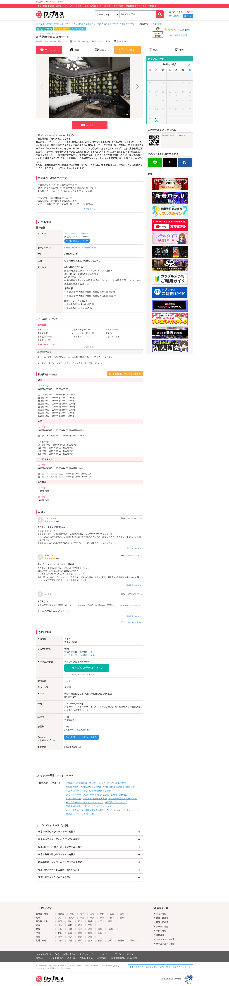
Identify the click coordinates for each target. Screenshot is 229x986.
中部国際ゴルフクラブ (115, 802)
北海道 (61, 914)
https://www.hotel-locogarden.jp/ (80, 247)
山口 (100, 933)
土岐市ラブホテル (129, 24)
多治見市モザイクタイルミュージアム (84, 802)
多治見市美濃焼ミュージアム (122, 798)
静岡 (70, 925)
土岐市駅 (104, 292)
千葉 (92, 917)
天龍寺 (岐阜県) (73, 806)
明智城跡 (70, 783)
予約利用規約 (86, 958)
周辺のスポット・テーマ (78, 241)
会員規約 (71, 958)
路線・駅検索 (55, 6)
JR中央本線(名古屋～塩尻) (86, 292)
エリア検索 (42, 6)
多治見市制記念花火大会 (95, 798)
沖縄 (132, 940)
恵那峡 (110, 783)
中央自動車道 (73, 304)
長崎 (80, 940)
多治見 (84, 304)
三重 (90, 925)
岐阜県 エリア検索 (93, 24)
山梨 (100, 921)
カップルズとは (43, 954)
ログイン (188, 16)
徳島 (60, 936)
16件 (187, 30)
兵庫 (70, 929)
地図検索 (130, 6)
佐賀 (100, 940)
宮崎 (110, 940)
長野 (110, 921)
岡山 (60, 933)
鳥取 (80, 933)
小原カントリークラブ (77, 791)
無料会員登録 (174, 16)
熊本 (90, 940)
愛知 (60, 925)
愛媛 (80, 936)
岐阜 (80, 925)
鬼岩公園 (130, 787)
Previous (42, 87)
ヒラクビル (110, 810)
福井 (90, 921)
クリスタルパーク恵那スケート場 (82, 794)
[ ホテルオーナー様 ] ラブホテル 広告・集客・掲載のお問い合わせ (160, 967)
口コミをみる (133, 548)
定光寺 (114, 794)
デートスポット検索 (73, 6)
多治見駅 (104, 296)
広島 (70, 933)
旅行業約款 (102, 958)
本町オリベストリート (128, 810)
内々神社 (93, 783)
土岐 (83, 308)
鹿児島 (121, 940)
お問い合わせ (69, 954)
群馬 (122, 917)
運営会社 (40, 958)
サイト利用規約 (56, 958)
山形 (112, 914)
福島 (122, 914)
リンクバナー (103, 954)
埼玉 (82, 917)
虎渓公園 (104, 794)
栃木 (112, 917)
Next (136, 87)
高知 (90, 936)
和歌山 (111, 929)
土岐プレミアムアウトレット (97, 806)
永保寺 (102, 783)
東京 (60, 917)
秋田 (102, 914)
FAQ (57, 954)
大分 (70, 940)
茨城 (102, 917)
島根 (90, 933)
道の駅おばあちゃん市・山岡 (80, 814)
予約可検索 (118, 6)
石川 (80, 921)
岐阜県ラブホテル (111, 24)
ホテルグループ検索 (145, 6)
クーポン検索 (104, 6)
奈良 (100, 929)
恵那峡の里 (120, 783)
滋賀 (90, 929)
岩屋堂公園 (81, 783)
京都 (80, 929)
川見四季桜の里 (73, 798)
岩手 (82, 914)
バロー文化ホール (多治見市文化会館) (84, 810)
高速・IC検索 (90, 6)
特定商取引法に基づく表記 (124, 958)
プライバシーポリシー (124, 954)
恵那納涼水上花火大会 (113, 787)
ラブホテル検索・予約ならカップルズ (55, 24)
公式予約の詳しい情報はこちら (79, 655)
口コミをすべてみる (131, 622)
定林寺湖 (123, 794)
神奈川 (71, 917)
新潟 (60, 921)
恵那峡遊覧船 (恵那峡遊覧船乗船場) (83, 787)
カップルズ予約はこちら (86, 667)
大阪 (60, 929)
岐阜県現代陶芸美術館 (100, 791)
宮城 (92, 914)
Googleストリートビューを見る (81, 737)
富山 (70, 921)
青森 (72, 914)
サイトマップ (86, 954)
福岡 (60, 940)
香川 (70, 936)
